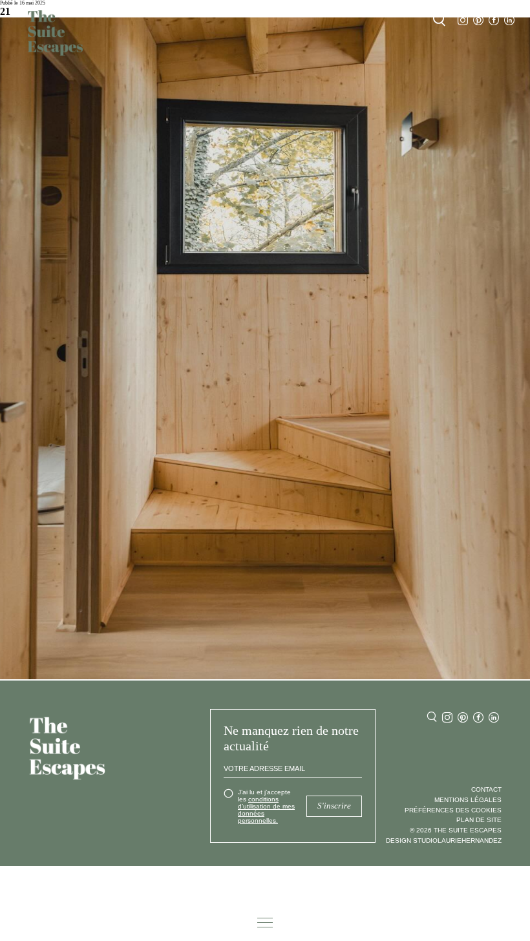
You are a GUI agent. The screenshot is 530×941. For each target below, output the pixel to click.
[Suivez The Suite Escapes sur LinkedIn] (509, 20)
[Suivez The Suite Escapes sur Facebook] (494, 20)
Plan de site (479, 819)
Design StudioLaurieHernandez (444, 840)
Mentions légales (468, 799)
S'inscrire (334, 805)
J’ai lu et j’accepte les (266, 806)
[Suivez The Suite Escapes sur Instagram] (463, 20)
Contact (486, 789)
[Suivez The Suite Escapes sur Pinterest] (478, 20)
